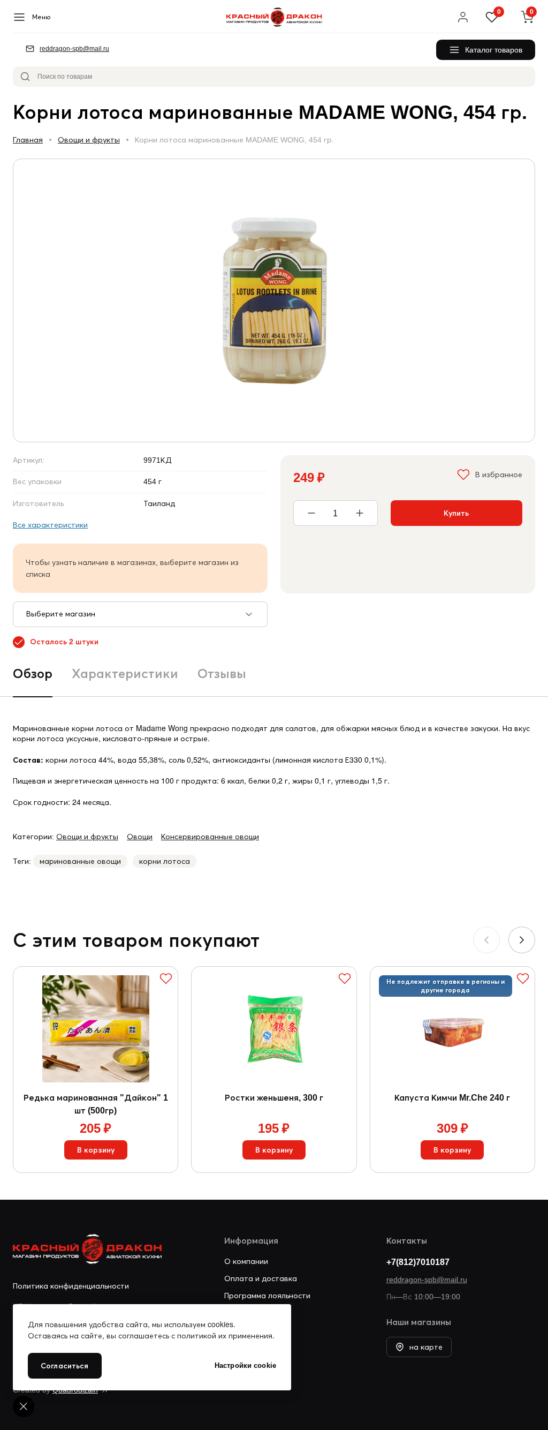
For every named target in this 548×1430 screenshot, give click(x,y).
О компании (246, 1261)
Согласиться (65, 1366)
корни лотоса (164, 861)
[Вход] (463, 17)
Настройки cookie (245, 1365)
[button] (521, 940)
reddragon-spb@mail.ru (426, 1279)
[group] (274, 300)
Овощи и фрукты (89, 140)
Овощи (140, 836)
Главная (28, 140)
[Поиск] (25, 76)
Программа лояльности (267, 1295)
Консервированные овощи (210, 836)
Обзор (32, 673)
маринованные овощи (80, 861)
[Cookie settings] (23, 1406)
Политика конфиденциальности (71, 1286)
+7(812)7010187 (418, 1261)
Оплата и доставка (260, 1278)
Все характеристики (50, 525)
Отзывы (221, 673)
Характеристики (125, 673)
